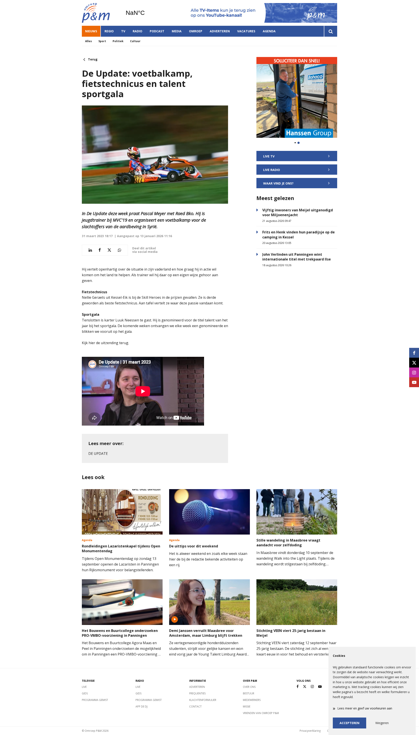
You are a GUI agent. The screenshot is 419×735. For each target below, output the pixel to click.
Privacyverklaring (310, 731)
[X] (304, 686)
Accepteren (349, 723)
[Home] (100, 13)
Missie (246, 706)
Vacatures (246, 31)
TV (123, 31)
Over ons (249, 687)
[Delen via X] (109, 250)
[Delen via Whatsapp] (119, 250)
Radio (137, 31)
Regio (109, 31)
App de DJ (142, 706)
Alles (88, 41)
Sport (102, 41)
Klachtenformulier (202, 700)
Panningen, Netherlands (146, 13)
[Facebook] (298, 686)
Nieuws (91, 31)
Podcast (157, 31)
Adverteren (220, 31)
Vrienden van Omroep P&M (261, 713)
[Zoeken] (330, 31)
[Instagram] (312, 686)
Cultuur (135, 41)
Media (177, 31)
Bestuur (248, 693)
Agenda (269, 31)
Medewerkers (252, 700)
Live (84, 687)
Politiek (118, 41)
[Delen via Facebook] (99, 250)
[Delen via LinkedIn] (90, 250)
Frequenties (197, 693)
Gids (85, 693)
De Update (98, 453)
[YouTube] (320, 686)
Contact (195, 706)
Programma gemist (95, 700)
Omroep (195, 31)
